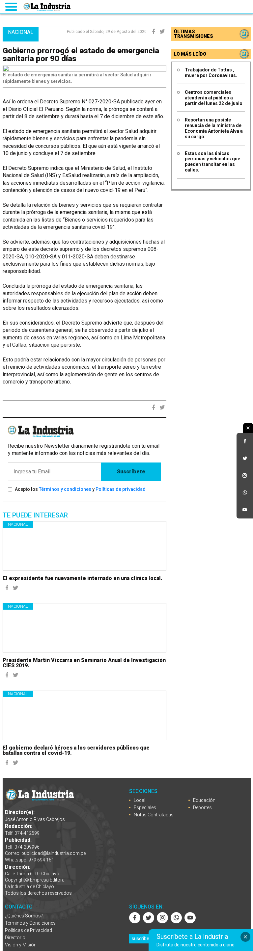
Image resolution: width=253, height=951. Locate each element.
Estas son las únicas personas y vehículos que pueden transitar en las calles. (212, 161)
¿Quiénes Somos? (24, 915)
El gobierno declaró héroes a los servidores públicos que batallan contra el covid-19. (76, 750)
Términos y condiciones (65, 489)
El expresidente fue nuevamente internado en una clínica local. (82, 578)
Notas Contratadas (154, 814)
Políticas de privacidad (121, 489)
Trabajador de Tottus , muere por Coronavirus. (211, 72)
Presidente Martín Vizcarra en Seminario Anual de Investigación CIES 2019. (84, 663)
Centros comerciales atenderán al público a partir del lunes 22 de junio (213, 98)
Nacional (18, 524)
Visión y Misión (21, 944)
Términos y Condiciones (30, 923)
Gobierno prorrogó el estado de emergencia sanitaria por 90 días (81, 54)
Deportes (202, 807)
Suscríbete (131, 471)
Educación (204, 800)
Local (139, 800)
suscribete (143, 938)
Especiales (145, 807)
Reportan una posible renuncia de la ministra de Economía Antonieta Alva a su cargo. (214, 128)
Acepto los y (80, 489)
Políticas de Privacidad (28, 930)
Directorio (15, 937)
